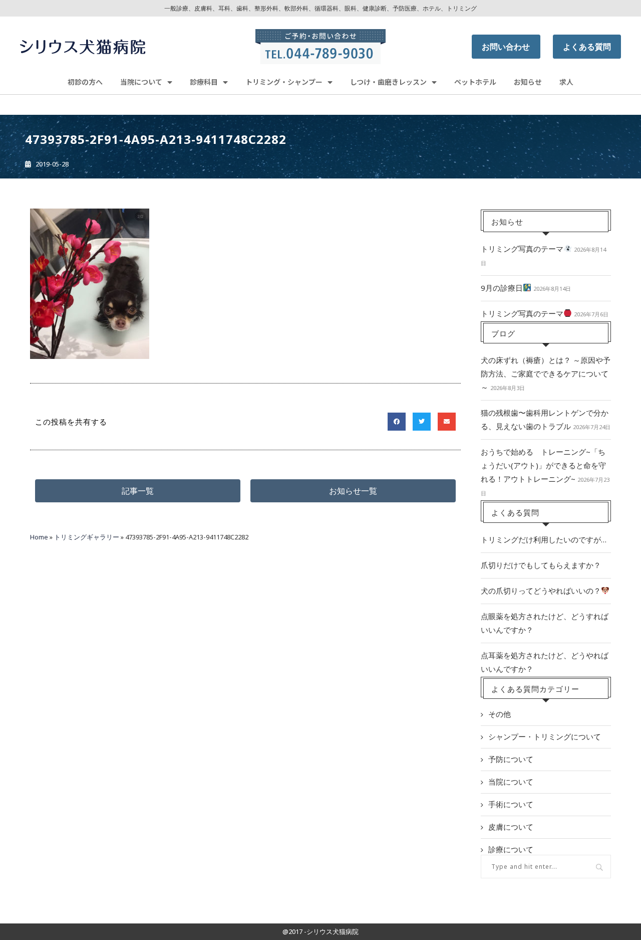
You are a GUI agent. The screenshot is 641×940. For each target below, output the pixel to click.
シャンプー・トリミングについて (544, 736)
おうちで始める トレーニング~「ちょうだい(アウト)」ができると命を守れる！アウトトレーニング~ (543, 465)
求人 (566, 82)
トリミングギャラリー (86, 536)
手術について (510, 804)
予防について (510, 759)
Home (39, 536)
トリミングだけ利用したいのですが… (543, 539)
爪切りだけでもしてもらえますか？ (541, 565)
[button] (137, 490)
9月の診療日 (502, 288)
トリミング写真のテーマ (522, 249)
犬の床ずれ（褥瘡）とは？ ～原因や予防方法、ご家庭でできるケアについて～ (545, 373)
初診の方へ (85, 82)
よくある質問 (587, 46)
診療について (510, 849)
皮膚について (510, 827)
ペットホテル (475, 82)
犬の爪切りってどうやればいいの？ (541, 591)
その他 (499, 714)
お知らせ (528, 82)
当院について (510, 782)
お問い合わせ (506, 46)
